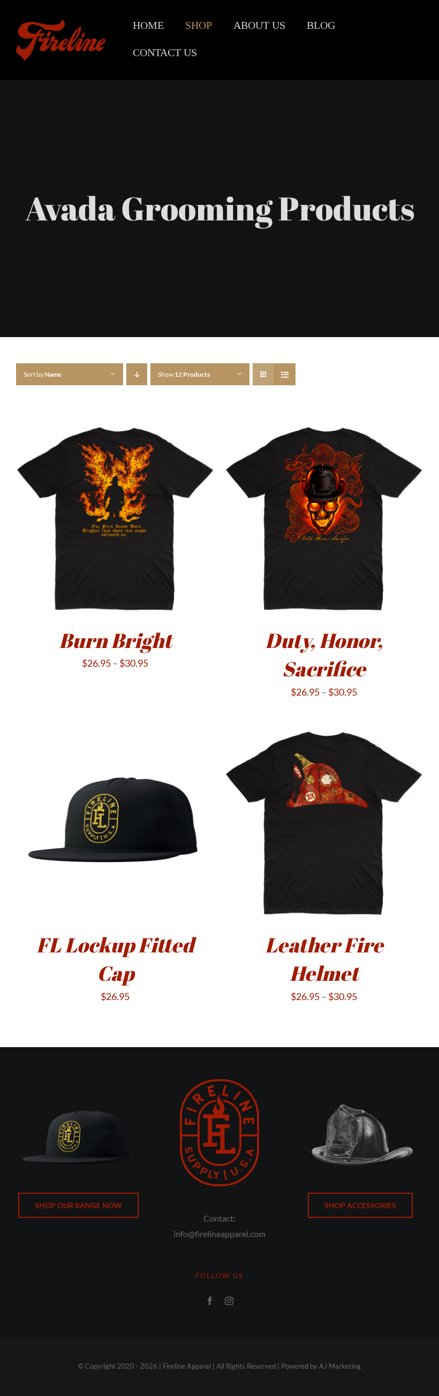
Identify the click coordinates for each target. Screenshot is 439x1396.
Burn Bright (115, 640)
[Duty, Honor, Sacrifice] (324, 426)
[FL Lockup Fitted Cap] (115, 730)
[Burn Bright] (115, 426)
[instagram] (229, 1300)
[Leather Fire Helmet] (324, 730)
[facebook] (210, 1300)
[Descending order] (136, 374)
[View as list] (284, 374)
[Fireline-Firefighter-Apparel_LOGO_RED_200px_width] (60, 24)
